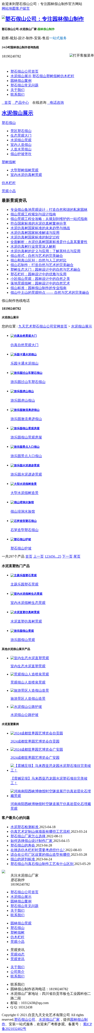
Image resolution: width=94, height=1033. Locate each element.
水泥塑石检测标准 (24, 827)
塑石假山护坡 (20, 548)
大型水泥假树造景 (24, 493)
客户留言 (23, 8)
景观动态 (17, 954)
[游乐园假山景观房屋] (25, 428)
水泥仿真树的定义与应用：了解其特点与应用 (45, 251)
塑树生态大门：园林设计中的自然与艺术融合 (45, 269)
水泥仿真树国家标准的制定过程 (34, 237)
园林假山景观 (20, 923)
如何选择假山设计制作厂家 (31, 841)
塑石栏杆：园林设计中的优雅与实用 (38, 274)
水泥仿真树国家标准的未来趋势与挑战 (40, 228)
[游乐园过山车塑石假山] (26, 372)
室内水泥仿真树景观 (26, 175)
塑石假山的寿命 (23, 845)
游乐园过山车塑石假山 (27, 382)
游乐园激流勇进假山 (26, 419)
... (56, 556)
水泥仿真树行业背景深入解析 (33, 246)
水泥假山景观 (20, 140)
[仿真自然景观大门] (23, 335)
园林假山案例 (20, 80)
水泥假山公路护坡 (24, 715)
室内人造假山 (20, 145)
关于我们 (17, 90)
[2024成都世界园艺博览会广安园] (36, 749)
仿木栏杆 (67, 76)
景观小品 (9, 191)
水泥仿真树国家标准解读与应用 (34, 233)
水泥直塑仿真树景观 (26, 621)
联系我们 (17, 94)
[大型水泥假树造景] (23, 483)
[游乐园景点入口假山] (25, 446)
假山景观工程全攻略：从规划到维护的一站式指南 (48, 219)
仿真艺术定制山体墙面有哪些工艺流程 (40, 831)
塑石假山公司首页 (24, 71)
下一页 (67, 556)
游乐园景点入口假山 (26, 456)
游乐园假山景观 (22, 640)
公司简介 (17, 972)
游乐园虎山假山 (22, 400)
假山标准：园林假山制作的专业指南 (38, 288)
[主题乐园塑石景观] (23, 575)
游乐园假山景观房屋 (26, 437)
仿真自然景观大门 (24, 345)
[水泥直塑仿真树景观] (25, 612)
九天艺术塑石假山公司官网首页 (42, 326)
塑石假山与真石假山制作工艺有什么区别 (42, 864)
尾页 (76, 556)
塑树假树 (53, 76)
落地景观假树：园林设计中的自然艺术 (40, 283)
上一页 (38, 556)
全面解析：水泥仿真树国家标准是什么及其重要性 (48, 242)
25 (59, 556)
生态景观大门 (20, 135)
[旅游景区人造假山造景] (29, 690)
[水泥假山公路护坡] (26, 707)
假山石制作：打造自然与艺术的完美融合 (41, 265)
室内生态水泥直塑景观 (27, 666)
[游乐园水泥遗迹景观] (25, 465)
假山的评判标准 (23, 859)
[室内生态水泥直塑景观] (29, 658)
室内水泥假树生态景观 (27, 603)
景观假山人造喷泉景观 (27, 682)
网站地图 (9, 8)
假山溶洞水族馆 (22, 511)
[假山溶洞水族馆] (22, 502)
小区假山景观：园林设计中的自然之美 (40, 279)
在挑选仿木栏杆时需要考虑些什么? (37, 850)
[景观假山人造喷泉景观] (29, 674)
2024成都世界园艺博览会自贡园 (34, 741)
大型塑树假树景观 (24, 170)
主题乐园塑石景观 (24, 584)
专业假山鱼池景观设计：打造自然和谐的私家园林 (48, 209)
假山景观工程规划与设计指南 (33, 214)
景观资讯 (17, 959)
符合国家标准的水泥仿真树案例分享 (38, 223)
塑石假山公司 (24, 1019)
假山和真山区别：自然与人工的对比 (38, 260)
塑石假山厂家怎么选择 (28, 836)
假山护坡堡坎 (20, 154)
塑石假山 (39, 76)
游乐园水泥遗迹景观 (26, 474)
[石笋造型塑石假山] (23, 521)
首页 (28, 556)
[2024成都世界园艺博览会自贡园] (36, 733)
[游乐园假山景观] (22, 630)
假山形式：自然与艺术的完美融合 (36, 256)
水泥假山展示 (20, 76)
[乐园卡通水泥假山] (23, 354)
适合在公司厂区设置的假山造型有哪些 (40, 854)
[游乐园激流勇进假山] (25, 410)
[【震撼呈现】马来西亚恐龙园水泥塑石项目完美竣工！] (51, 770)
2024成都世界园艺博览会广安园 (34, 757)
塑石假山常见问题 (24, 85)
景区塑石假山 (20, 131)
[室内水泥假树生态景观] (26, 593)
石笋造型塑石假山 (24, 530)
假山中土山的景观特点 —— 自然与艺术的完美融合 (49, 292)
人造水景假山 (20, 149)
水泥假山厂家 (49, 1019)
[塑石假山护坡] (20, 539)
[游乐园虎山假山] (22, 391)
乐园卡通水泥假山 (24, 363)
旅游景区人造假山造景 (27, 698)
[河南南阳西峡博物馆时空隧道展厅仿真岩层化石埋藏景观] (51, 796)
